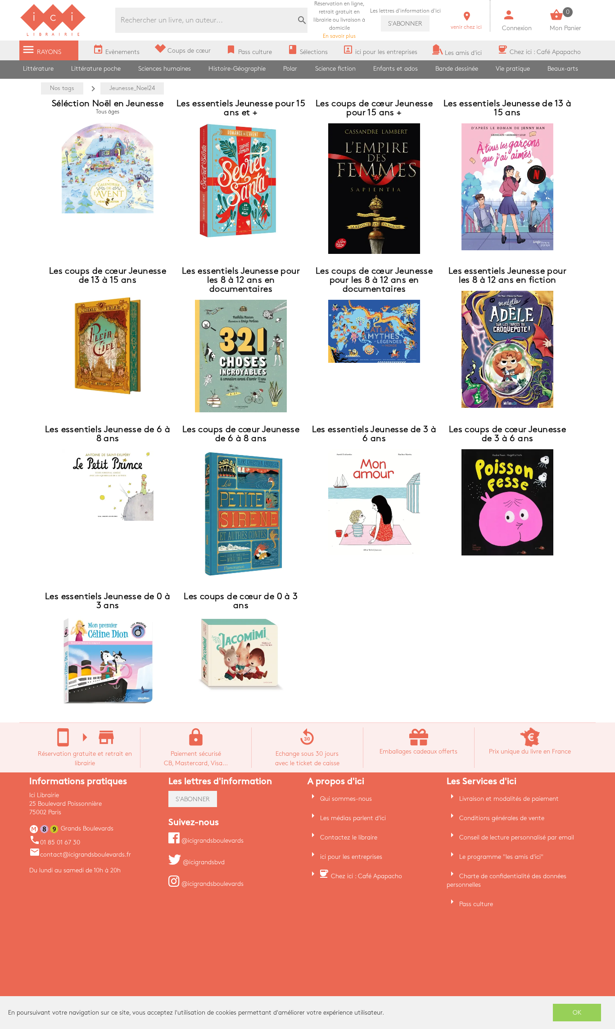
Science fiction (335, 69)
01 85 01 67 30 (54, 842)
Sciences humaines (164, 69)
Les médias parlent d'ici (353, 818)
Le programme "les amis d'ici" (501, 857)
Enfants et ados (395, 69)
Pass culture (476, 904)
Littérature (38, 69)
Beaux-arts (562, 69)
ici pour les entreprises (351, 857)
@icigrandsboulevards (212, 841)
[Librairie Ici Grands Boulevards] (53, 35)
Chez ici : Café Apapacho (366, 876)
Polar (290, 69)
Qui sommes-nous (346, 799)
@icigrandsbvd (203, 862)
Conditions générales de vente (501, 818)
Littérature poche (96, 69)
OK (577, 1012)
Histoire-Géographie (237, 69)
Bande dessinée (456, 69)
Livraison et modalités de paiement (509, 799)
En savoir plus (339, 20)
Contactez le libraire (348, 837)
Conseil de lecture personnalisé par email (516, 837)
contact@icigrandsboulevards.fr (80, 855)
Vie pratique (513, 69)
